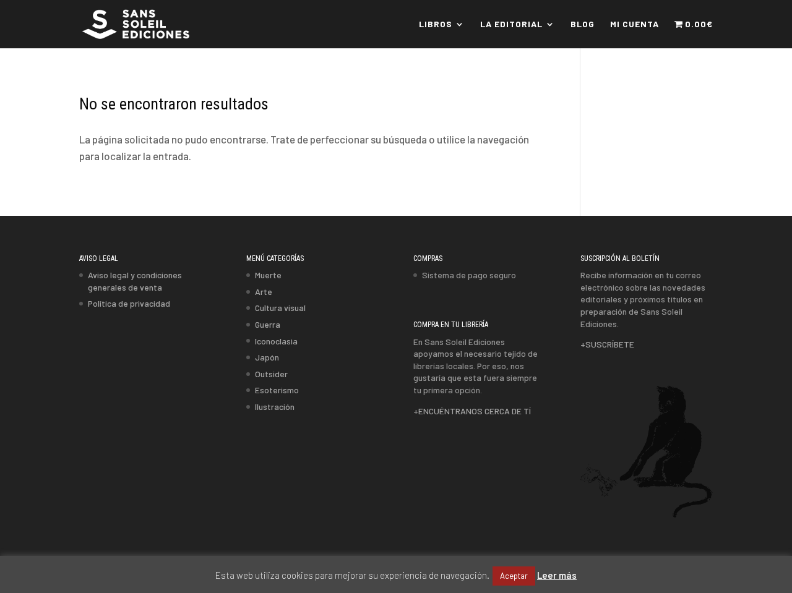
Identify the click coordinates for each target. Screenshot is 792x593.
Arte (263, 291)
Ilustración (275, 406)
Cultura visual (280, 307)
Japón (267, 357)
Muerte (268, 275)
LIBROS (435, 24)
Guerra (267, 324)
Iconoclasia (276, 341)
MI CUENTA (634, 24)
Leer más (557, 575)
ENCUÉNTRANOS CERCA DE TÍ (474, 411)
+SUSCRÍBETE (607, 344)
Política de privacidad (129, 303)
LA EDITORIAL (511, 24)
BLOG (582, 24)
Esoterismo (277, 390)
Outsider (271, 374)
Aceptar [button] (514, 576)
